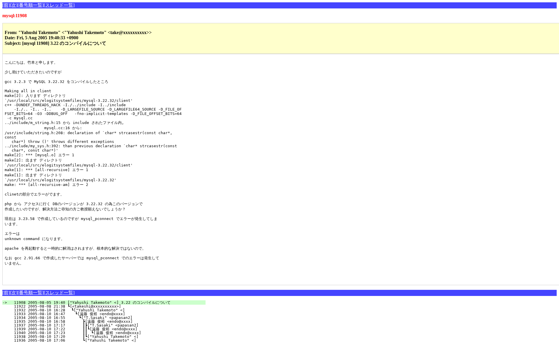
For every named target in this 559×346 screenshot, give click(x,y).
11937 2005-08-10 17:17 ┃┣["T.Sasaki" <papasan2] (107, 325)
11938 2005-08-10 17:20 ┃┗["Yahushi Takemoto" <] (107, 336)
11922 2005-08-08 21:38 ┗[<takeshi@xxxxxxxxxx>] (110, 306)
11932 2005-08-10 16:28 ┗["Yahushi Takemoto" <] (110, 310)
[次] (13, 5)
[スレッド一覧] (59, 5)
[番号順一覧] (30, 5)
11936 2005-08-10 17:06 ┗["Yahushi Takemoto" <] (108, 340)
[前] (6, 5)
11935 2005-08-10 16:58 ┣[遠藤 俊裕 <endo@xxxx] (107, 321)
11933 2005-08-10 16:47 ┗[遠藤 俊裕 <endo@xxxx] (108, 314)
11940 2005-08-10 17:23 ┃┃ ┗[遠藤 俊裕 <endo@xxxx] (104, 333)
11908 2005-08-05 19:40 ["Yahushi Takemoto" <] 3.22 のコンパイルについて (107, 302)
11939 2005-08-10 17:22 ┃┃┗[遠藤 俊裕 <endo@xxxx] (104, 329)
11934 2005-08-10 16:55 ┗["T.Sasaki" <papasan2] (109, 317)
